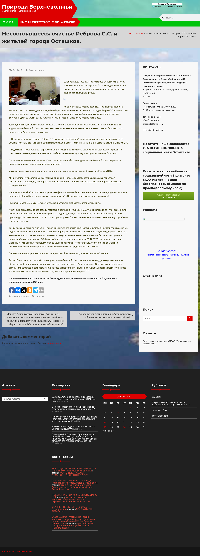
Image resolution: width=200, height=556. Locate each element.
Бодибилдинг (8, 551)
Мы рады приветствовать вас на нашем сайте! (48, 22)
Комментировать (20, 296)
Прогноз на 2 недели (175, 6)
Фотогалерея (158, 415)
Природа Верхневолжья (37, 6)
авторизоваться (55, 343)
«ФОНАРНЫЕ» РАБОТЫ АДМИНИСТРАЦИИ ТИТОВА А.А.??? (70, 473)
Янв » (111, 430)
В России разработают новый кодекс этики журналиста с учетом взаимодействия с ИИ (73, 407)
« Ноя (104, 430)
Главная (8, 22)
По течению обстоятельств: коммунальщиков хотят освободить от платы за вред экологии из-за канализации (74, 418)
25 (105, 427)
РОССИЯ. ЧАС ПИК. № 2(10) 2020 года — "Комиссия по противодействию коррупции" (74, 481)
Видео (155, 396)
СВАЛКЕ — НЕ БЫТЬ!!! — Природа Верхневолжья (69, 508)
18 (105, 422)
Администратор (36, 70)
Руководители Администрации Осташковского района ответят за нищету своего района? (105, 315)
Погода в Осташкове (167, 4)
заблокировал (168, 196)
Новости (139, 33)
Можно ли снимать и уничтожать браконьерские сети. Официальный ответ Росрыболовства (72, 487)
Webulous (27, 551)
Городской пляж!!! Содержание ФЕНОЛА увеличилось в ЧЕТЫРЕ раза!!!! (73, 525)
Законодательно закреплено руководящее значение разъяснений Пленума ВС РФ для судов (74, 398)
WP (19, 551)
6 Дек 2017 (16, 70)
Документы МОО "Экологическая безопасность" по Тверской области (169, 403)
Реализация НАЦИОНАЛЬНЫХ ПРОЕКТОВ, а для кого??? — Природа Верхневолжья (74, 469)
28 (124, 427)
